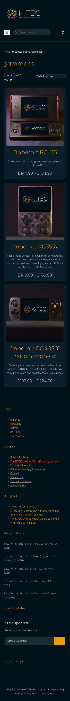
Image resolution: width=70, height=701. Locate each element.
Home (7, 51)
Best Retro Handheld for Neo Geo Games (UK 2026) (31, 545)
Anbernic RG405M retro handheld (35, 352)
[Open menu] (7, 32)
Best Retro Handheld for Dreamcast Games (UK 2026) (30, 595)
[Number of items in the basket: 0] (63, 32)
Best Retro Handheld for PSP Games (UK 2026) (28, 570)
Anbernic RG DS (35, 152)
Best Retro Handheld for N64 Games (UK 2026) (28, 583)
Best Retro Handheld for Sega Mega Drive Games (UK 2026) (29, 558)
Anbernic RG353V (35, 246)
